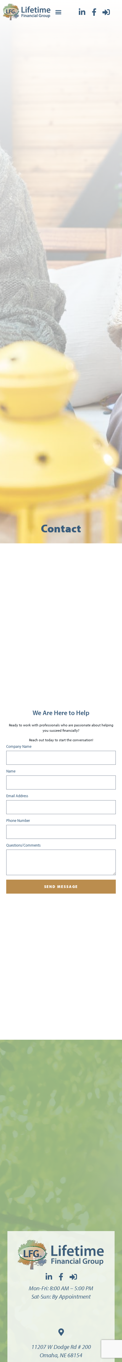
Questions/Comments (23, 845)
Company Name (18, 746)
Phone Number (18, 820)
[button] (58, 12)
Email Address (17, 796)
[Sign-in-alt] (106, 12)
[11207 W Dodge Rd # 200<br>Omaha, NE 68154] (61, 1332)
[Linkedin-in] (82, 12)
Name (10, 771)
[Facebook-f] (94, 12)
